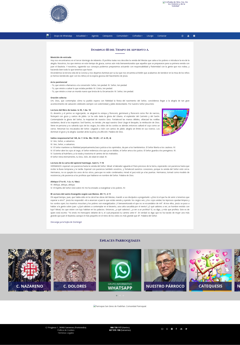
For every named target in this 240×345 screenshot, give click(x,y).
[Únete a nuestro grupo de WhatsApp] (182, 35)
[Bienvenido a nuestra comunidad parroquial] (43, 35)
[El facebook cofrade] (176, 329)
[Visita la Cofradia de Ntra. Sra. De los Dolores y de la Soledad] (181, 4)
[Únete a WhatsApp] (167, 329)
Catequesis (107, 35)
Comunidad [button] (122, 35)
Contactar (162, 35)
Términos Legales (66, 333)
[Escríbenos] (162, 329)
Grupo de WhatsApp (63, 35)
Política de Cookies (65, 330)
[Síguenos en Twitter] (186, 329)
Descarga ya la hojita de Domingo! (66, 222)
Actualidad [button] (81, 35)
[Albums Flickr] (194, 35)
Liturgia (150, 35)
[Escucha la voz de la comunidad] (181, 329)
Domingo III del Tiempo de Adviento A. (120, 50)
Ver (29, 262)
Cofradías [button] (136, 35)
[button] (116, 295)
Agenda (95, 35)
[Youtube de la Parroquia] (188, 35)
